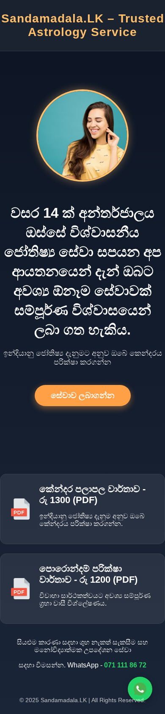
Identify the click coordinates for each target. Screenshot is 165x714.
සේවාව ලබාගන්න (83, 395)
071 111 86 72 (125, 665)
